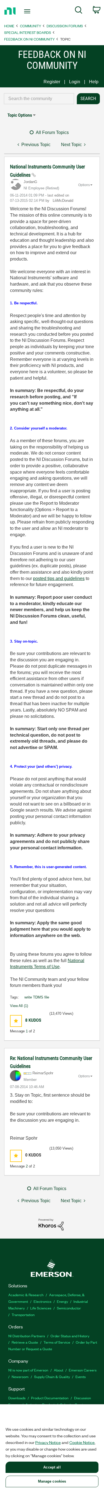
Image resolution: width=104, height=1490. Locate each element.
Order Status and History (69, 1335)
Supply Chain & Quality (52, 1376)
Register (52, 81)
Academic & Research (26, 1294)
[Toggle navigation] (28, 11)
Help (93, 81)
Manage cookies (52, 1481)
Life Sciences (40, 1308)
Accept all (51, 1467)
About (58, 1370)
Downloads (17, 1397)
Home (9, 25)
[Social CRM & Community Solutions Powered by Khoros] (51, 1224)
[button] (16, 1021)
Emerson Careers (83, 1370)
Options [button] (84, 185)
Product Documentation (50, 1397)
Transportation (23, 1314)
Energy (62, 1301)
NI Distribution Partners (26, 1335)
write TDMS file (36, 997)
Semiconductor (69, 1308)
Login (74, 81)
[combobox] (39, 98)
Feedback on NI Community (29, 39)
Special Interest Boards (27, 32)
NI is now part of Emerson (28, 1370)
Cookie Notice (82, 1442)
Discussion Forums (65, 25)
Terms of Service (57, 1342)
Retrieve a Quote (25, 1342)
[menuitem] (78, 11)
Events (80, 1376)
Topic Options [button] (19, 115)
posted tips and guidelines (59, 578)
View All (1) (19, 1006)
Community (30, 25)
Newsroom (20, 1376)
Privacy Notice (48, 1442)
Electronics (42, 1301)
